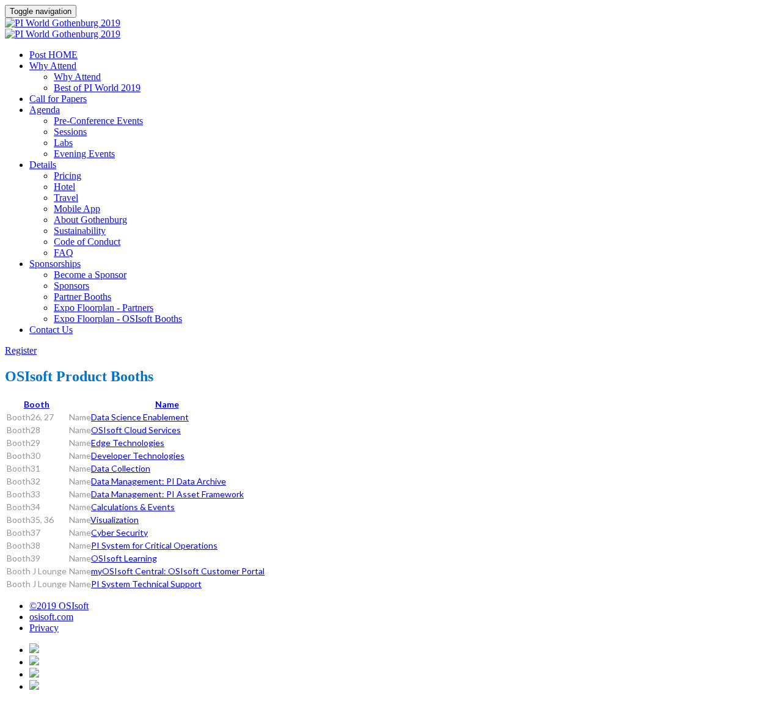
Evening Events (84, 153)
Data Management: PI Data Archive (158, 481)
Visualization (114, 519)
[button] (21, 350)
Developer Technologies (138, 455)
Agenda (44, 109)
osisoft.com (51, 617)
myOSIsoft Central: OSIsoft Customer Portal (178, 571)
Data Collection (120, 468)
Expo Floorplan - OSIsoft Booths (118, 318)
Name (167, 404)
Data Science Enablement (140, 417)
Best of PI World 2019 (97, 87)
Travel (66, 197)
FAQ (63, 252)
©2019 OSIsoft (59, 606)
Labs (63, 142)
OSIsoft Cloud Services (136, 430)
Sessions (70, 131)
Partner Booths (82, 296)
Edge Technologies (127, 442)
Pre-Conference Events (98, 120)
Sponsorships (55, 263)
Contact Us (51, 329)
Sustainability (80, 230)
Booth (36, 404)
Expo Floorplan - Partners (103, 307)
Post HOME (53, 54)
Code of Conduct (87, 241)
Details (42, 164)
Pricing (67, 175)
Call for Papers (58, 98)
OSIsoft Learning (124, 558)
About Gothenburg (90, 219)
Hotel (64, 186)
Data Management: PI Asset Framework (167, 494)
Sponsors (71, 285)
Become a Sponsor (90, 274)
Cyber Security (119, 532)
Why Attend (52, 65)
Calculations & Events (133, 507)
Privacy (44, 628)
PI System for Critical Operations (154, 545)
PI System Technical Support (146, 584)
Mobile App (77, 208)
